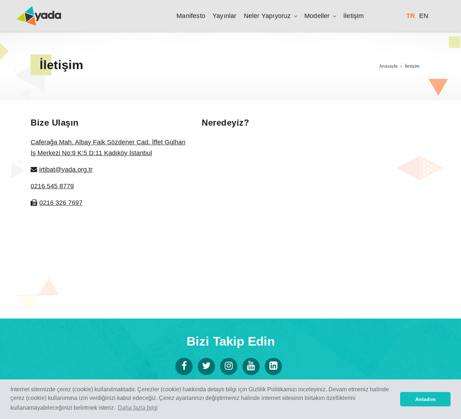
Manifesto (190, 15)
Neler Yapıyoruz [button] (268, 15)
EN (423, 15)
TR (410, 15)
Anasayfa (388, 66)
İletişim (353, 15)
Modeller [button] (318, 15)
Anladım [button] (425, 399)
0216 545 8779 (52, 186)
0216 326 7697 (60, 202)
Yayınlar (224, 15)
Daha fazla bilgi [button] (138, 408)
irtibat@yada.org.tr (66, 169)
